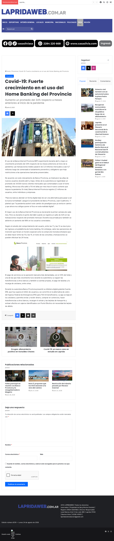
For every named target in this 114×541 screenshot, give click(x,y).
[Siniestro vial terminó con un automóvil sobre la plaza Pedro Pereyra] (87, 92)
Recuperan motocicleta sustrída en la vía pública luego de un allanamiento (100, 111)
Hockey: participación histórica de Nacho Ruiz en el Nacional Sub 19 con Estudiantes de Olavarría (101, 147)
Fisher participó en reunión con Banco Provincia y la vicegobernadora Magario (12, 387)
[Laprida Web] (34, 11)
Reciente (93, 81)
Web (41, 454)
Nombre (8, 445)
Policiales (71, 22)
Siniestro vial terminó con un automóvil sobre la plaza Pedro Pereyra (102, 94)
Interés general (27, 22)
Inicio (4, 22)
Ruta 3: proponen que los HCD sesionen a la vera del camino (37, 385)
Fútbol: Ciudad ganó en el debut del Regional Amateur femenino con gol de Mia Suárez (102, 167)
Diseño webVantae (11, 534)
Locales (40, 22)
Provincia (15, 71)
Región (87, 22)
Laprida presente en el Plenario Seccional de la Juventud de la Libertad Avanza (46, 2)
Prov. (80, 22)
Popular (83, 81)
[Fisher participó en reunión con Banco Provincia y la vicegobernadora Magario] (15, 375)
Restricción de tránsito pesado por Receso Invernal (61, 385)
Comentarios (105, 81)
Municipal (49, 22)
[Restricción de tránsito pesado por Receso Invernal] (62, 375)
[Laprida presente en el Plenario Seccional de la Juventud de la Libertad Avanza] (87, 125)
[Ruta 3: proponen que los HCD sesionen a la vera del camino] (39, 375)
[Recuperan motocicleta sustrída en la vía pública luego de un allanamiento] (87, 108)
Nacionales (60, 22)
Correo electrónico (12, 454)
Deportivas (14, 22)
